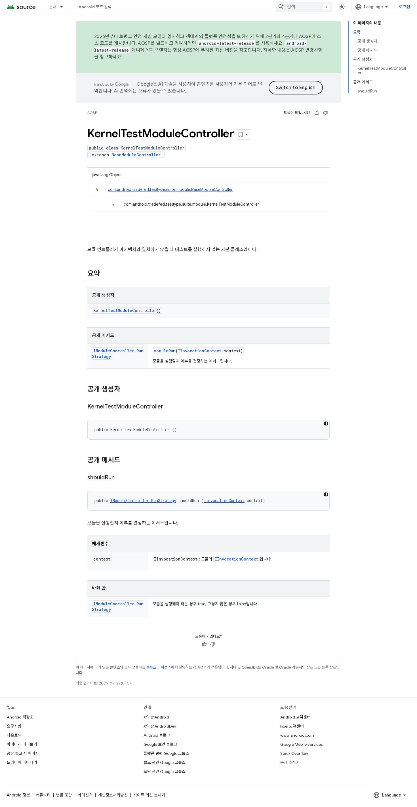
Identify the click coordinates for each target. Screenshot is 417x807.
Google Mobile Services (301, 744)
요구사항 (14, 726)
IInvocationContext (199, 350)
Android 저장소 (20, 717)
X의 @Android (156, 717)
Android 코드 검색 (95, 6)
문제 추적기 (290, 762)
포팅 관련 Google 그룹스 (165, 771)
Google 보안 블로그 (160, 744)
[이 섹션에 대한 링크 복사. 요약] (105, 274)
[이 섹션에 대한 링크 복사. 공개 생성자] (126, 389)
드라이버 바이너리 (22, 762)
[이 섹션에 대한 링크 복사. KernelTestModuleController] (168, 407)
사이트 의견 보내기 (149, 795)
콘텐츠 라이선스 (158, 667)
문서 (53, 6)
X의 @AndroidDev (160, 726)
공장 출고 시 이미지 (23, 753)
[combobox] (303, 7)
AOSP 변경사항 (306, 50)
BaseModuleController (136, 154)
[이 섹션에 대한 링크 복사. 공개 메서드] (126, 460)
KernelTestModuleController (124, 310)
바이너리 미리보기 (22, 744)
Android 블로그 (157, 735)
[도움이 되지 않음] (325, 113)
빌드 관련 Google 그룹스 (165, 762)
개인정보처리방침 (113, 795)
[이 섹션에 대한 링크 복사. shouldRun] (120, 478)
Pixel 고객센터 (292, 726)
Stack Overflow (294, 753)
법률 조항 (64, 795)
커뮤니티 (43, 795)
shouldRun (165, 350)
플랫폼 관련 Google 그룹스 (166, 753)
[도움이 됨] (317, 113)
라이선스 (85, 795)
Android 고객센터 (295, 717)
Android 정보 (18, 795)
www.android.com (297, 735)
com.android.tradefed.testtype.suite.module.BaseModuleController (170, 189)
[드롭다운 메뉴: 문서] (64, 7)
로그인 (404, 6)
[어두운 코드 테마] (326, 423)
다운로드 (14, 735)
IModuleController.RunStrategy (143, 500)
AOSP (92, 112)
